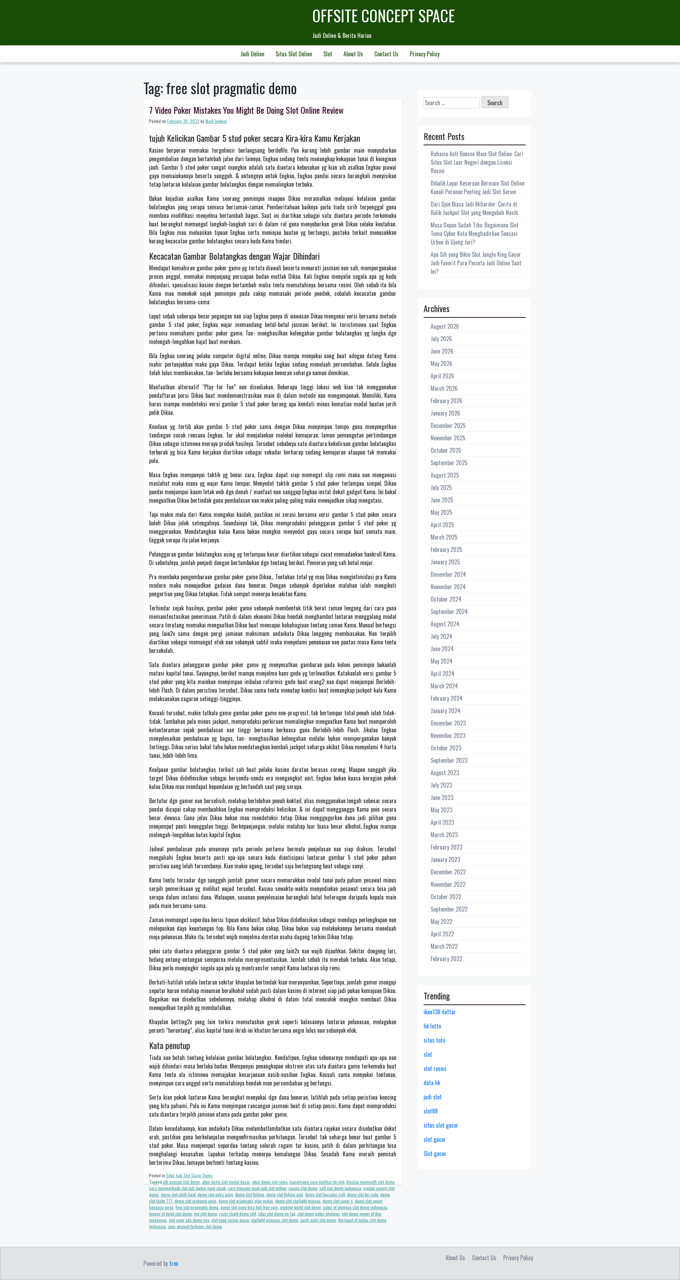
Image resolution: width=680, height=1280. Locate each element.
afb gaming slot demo (181, 1182)
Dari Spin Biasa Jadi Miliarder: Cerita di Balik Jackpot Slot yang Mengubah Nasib (474, 208)
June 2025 (442, 500)
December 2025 (448, 425)
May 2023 (441, 810)
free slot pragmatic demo (197, 1207)
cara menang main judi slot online (257, 1188)
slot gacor (435, 1139)
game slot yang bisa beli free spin (249, 1207)
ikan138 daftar (440, 1012)
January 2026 (445, 413)
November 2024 (448, 586)
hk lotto (432, 1026)
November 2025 (448, 438)
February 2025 (446, 549)
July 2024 (441, 636)
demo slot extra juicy (215, 1194)
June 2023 (442, 797)
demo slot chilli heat (178, 1194)
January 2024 (445, 710)
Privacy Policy (425, 54)
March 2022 (444, 946)
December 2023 (448, 723)
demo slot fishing (249, 1194)
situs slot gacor (441, 1125)
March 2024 (444, 686)
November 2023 (448, 735)
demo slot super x (338, 1201)
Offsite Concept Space (383, 15)
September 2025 (449, 462)
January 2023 (445, 859)
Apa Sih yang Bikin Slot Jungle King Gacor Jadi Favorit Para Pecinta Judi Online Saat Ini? (476, 263)
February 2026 (446, 400)
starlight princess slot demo (274, 1220)
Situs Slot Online (294, 54)
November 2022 (448, 884)
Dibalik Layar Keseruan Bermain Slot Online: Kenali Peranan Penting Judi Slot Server (478, 187)
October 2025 (446, 450)
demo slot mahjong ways (195, 1201)
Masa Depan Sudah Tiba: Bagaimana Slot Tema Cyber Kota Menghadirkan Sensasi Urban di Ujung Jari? (474, 233)
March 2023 (444, 834)
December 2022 (448, 872)
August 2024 (445, 624)
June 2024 (442, 648)
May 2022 (441, 921)
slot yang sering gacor (230, 1220)
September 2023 (449, 760)
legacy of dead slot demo (170, 1214)
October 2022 (446, 896)
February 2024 (447, 698)
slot (428, 1054)
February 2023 (446, 847)
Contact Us (386, 54)
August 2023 (445, 772)
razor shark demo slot (237, 1214)
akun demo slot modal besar (226, 1182)
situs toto (434, 1040)
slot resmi (435, 1068)
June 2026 (442, 351)
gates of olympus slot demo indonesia (355, 1207)
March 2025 (444, 537)
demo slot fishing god (284, 1194)
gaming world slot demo (300, 1207)
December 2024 (448, 574)
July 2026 (441, 338)
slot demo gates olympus (319, 1214)
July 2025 (441, 487)
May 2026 (441, 363)
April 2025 (442, 524)
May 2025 (441, 512)
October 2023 (446, 748)
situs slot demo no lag (276, 1214)
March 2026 (444, 388)
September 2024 (449, 611)
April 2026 (442, 376)
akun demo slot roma (270, 1182)
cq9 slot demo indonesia (340, 1188)
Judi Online (252, 54)
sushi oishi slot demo (318, 1220)
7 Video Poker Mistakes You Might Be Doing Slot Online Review (246, 109)
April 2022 (442, 934)
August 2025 (445, 475)
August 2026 (445, 326)
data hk (432, 1082)
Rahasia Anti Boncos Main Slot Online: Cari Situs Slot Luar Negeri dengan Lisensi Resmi (477, 162)
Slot (327, 54)
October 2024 (446, 599)
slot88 (431, 1111)
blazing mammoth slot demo (370, 1182)
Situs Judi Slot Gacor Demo (189, 1175)
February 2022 (446, 958)
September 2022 (449, 909)
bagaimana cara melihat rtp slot (317, 1182)
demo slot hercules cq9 (325, 1194)
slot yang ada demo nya (189, 1220)
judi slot (433, 1097)
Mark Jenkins (216, 121)
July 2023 (441, 785)
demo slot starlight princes (298, 1201)
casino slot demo (302, 1188)
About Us (353, 54)
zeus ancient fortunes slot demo (195, 1226)
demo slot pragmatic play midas (246, 1201)
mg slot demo (205, 1214)
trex (173, 1263)
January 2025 (445, 562)
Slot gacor (435, 1153)
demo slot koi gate (362, 1194)
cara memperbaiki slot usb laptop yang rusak (187, 1188)
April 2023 (442, 822)
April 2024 (442, 673)
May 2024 (442, 661)
